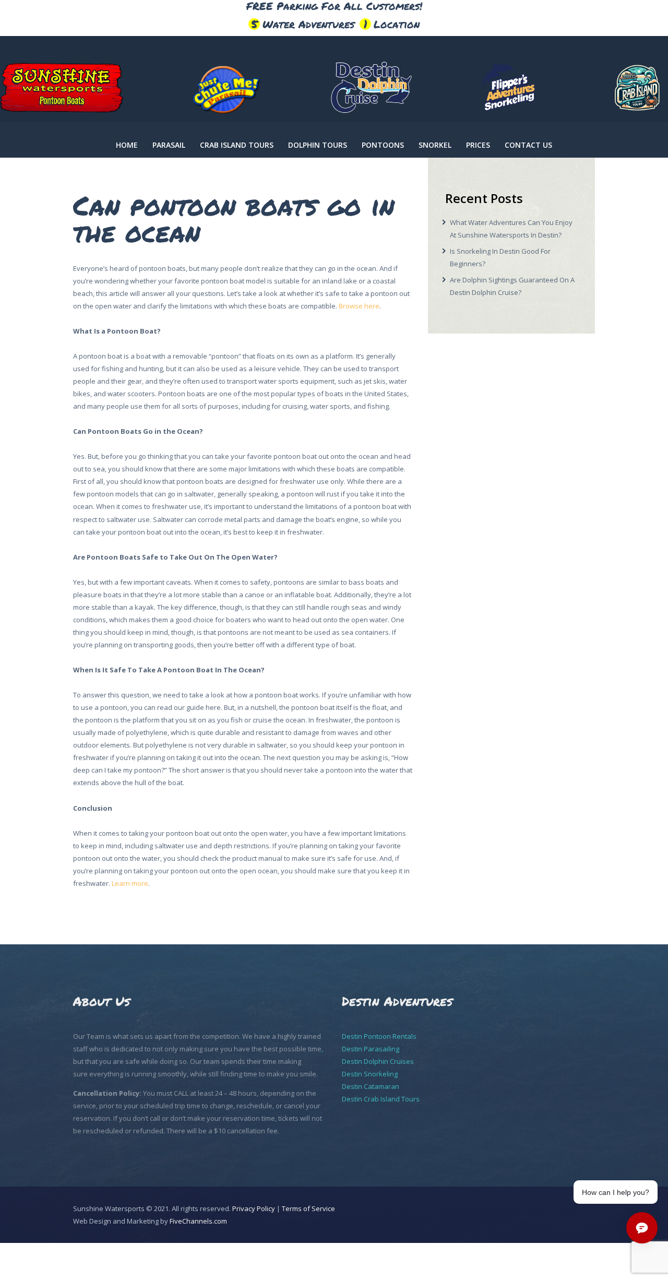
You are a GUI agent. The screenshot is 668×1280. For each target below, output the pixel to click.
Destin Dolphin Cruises (378, 1061)
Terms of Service (308, 1208)
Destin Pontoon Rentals (379, 1036)
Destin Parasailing (370, 1048)
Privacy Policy (253, 1208)
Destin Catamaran (370, 1086)
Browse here (359, 306)
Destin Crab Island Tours (381, 1099)
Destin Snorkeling (370, 1073)
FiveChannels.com (198, 1221)
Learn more (130, 883)
